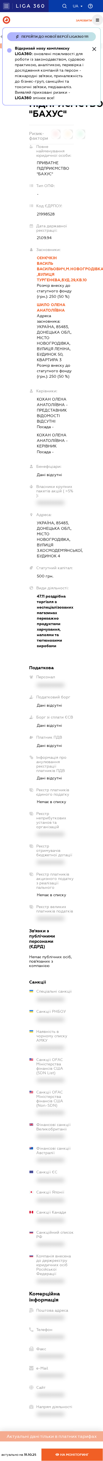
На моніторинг (74, 1455)
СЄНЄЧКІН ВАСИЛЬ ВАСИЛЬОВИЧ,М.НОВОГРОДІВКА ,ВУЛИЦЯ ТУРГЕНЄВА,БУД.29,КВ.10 (55, 269)
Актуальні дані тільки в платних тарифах (52, 1436)
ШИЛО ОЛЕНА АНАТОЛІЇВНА (51, 307)
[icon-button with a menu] (97, 19)
